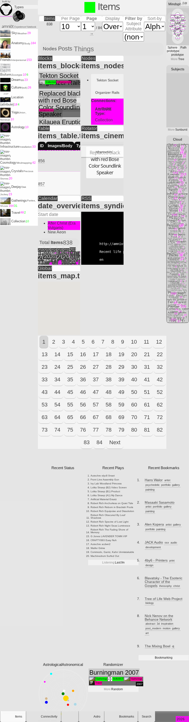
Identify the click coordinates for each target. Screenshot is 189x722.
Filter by (133, 18)
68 (108, 417)
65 (70, 417)
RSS (86, 198)
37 (96, 379)
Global (45, 268)
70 (134, 417)
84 (99, 442)
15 (70, 354)
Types (19, 7)
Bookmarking (164, 657)
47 (96, 392)
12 (159, 342)
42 (160, 379)
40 (134, 379)
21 (147, 354)
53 (44, 405)
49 (121, 392)
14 (57, 354)
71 (147, 417)
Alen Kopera (154, 524)
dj (173, 646)
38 (108, 379)
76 (83, 430)
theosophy (165, 585)
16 (83, 354)
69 (121, 417)
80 (134, 430)
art (147, 633)
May (47, 253)
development (153, 547)
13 (44, 354)
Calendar (47, 198)
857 (41, 184)
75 (70, 430)
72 (160, 417)
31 (147, 367)
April (41, 264)
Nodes (88, 58)
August (60, 254)
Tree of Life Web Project (163, 599)
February (41, 254)
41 (147, 379)
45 (70, 392)
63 (44, 417)
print (171, 560)
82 (160, 430)
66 (83, 417)
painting (150, 489)
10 (134, 342)
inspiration (167, 623)
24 (57, 367)
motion (167, 628)
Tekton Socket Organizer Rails (107, 86)
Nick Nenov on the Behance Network (159, 617)
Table (43, 128)
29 (121, 367)
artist (167, 480)
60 (134, 405)
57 (96, 405)
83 (87, 442)
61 (147, 405)
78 (108, 430)
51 (147, 392)
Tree (177, 59)
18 (108, 354)
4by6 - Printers (156, 560)
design (149, 565)
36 (83, 379)
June (41, 255)
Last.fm (113, 562)
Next (114, 442)
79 (121, 430)
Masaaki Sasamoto (159, 502)
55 (70, 405)
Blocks (45, 58)
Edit (185, 2)
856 (41, 161)
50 (134, 392)
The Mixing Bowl (157, 646)
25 (70, 367)
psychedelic (152, 484)
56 (83, 405)
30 (134, 367)
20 (134, 354)
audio (174, 542)
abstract (150, 623)
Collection (104, 120)
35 (70, 379)
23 (44, 367)
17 (96, 354)
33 (44, 379)
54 (57, 405)
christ (176, 585)
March (73, 255)
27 (96, 367)
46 (83, 392)
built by (6, 1)
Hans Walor (154, 480)
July (60, 253)
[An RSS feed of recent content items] (70, 716)
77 (96, 430)
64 (57, 417)
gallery (176, 484)
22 (160, 354)
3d (158, 623)
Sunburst (177, 129)
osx (167, 542)
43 (44, 392)
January (41, 253)
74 (57, 430)
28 (108, 367)
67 (96, 417)
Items (49, 18)
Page (91, 18)
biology (149, 602)
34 (57, 379)
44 (57, 392)
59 (121, 405)
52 (160, 392)
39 (121, 379)
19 (121, 354)
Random (113, 689)
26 (83, 367)
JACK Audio (154, 542)
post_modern (153, 628)
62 (160, 405)
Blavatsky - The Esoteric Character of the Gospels (163, 582)
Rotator (89, 128)
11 (146, 342)
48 (108, 392)
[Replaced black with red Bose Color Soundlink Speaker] (102, 144)
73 (44, 430)
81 (147, 430)
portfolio (166, 484)
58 (108, 405)
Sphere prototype (173, 49)
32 (160, 367)
